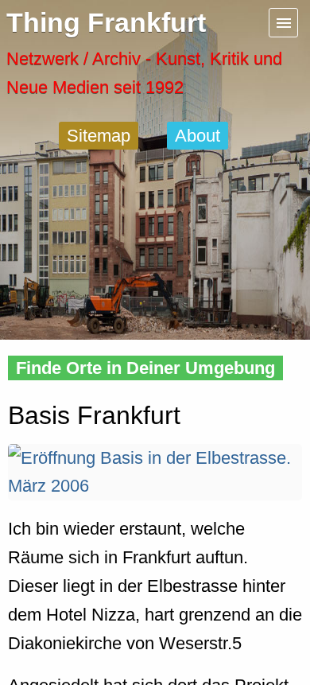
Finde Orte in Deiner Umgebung (145, 368)
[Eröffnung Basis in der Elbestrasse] (155, 486)
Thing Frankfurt (106, 22)
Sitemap (98, 136)
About (197, 136)
